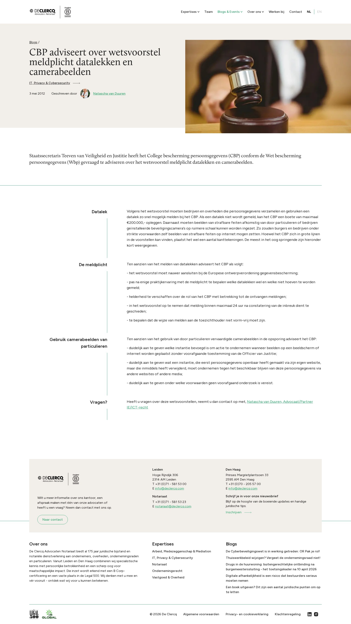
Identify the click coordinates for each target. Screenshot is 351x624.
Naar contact (52, 519)
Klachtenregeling (288, 614)
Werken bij (276, 12)
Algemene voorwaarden (201, 614)
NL (309, 12)
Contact (295, 12)
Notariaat (159, 564)
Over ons (254, 12)
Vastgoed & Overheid (168, 577)
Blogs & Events (229, 12)
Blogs (33, 42)
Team (208, 12)
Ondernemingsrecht (167, 571)
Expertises (189, 12)
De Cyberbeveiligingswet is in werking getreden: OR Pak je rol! (273, 551)
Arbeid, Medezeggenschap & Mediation (181, 551)
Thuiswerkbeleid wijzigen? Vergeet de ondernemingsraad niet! (273, 558)
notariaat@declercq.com (173, 506)
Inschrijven (234, 512)
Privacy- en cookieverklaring (247, 614)
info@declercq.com (169, 488)
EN (319, 12)
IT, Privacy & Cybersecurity (49, 83)
